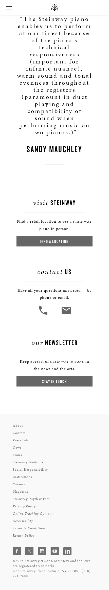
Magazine (21, 491)
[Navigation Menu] (9, 7)
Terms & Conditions (29, 528)
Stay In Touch (54, 381)
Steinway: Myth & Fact (31, 498)
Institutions (22, 476)
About (18, 425)
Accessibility (23, 520)
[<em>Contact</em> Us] (66, 314)
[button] (43, 314)
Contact (19, 432)
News (17, 447)
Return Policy (23, 535)
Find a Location (54, 241)
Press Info (21, 440)
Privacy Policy (24, 506)
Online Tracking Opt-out (33, 513)
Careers (19, 484)
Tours (17, 454)
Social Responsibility (30, 469)
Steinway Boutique (28, 462)
